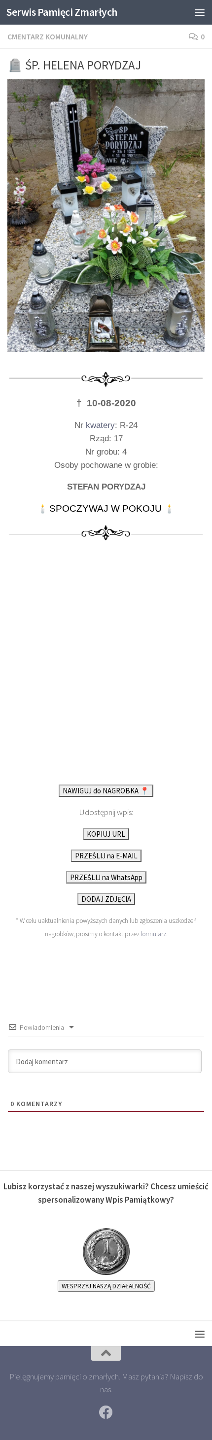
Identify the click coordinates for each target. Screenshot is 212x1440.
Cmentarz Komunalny (47, 36)
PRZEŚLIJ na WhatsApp (106, 877)
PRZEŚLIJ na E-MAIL (106, 855)
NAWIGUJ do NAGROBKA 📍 (106, 790)
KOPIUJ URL (106, 834)
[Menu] (199, 12)
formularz (153, 934)
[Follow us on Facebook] (106, 1412)
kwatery (100, 425)
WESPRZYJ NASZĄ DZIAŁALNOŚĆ (106, 1286)
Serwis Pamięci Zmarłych (61, 12)
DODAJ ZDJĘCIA (106, 899)
